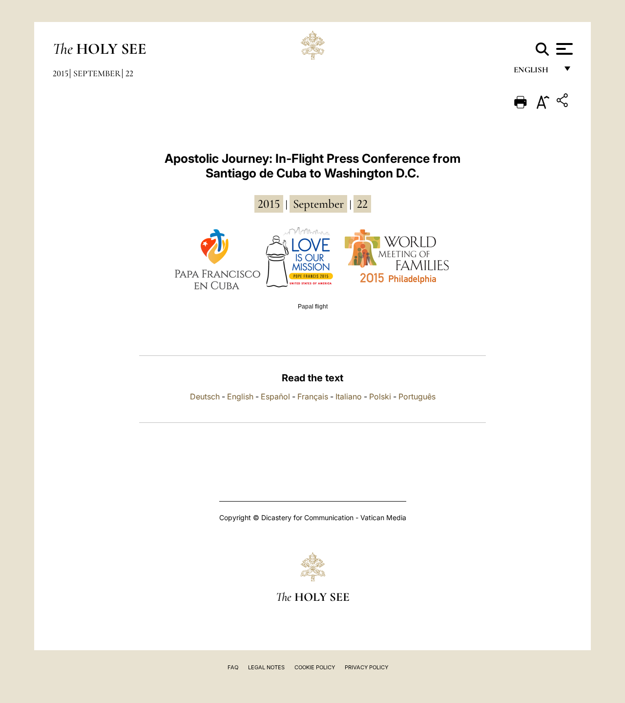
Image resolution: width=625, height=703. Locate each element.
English (535, 72)
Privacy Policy (366, 667)
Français (312, 396)
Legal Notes (266, 667)
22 (129, 73)
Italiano (348, 396)
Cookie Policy (314, 667)
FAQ (233, 667)
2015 (60, 73)
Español (275, 396)
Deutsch (205, 396)
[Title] (563, 101)
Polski (380, 396)
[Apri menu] (563, 49)
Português (417, 396)
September (97, 73)
